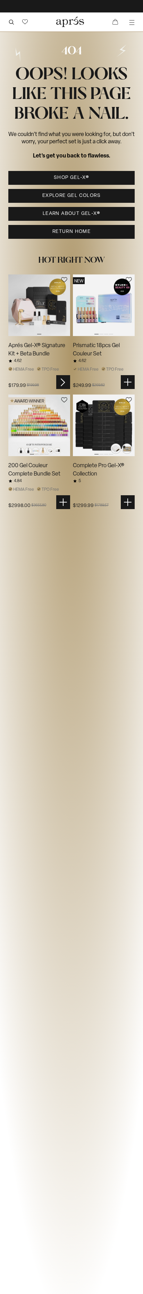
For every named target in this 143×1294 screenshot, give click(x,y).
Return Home (71, 231)
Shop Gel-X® (71, 177)
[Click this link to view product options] (63, 382)
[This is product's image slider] (39, 305)
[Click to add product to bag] (128, 382)
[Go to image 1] (39, 305)
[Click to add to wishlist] (64, 279)
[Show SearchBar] (11, 22)
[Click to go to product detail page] (39, 305)
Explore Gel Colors (71, 195)
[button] (25, 22)
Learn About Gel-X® (71, 213)
